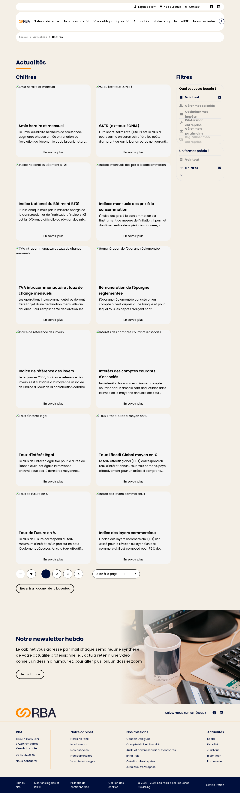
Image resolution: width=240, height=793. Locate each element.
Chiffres (57, 37)
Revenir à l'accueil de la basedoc (45, 588)
